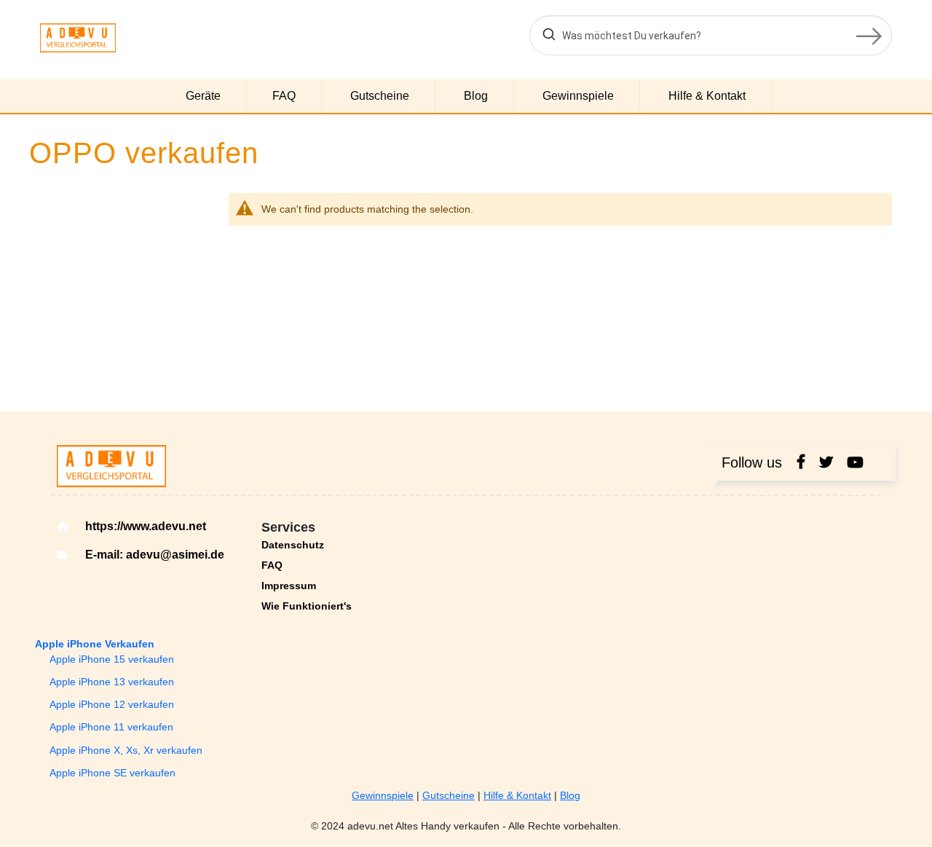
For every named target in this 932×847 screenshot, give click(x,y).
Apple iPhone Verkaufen (94, 644)
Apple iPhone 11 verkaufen (111, 727)
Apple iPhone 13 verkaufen (112, 682)
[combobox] (710, 35)
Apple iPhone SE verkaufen (112, 773)
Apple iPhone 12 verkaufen (112, 704)
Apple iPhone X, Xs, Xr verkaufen (126, 750)
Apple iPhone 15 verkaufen (112, 659)
